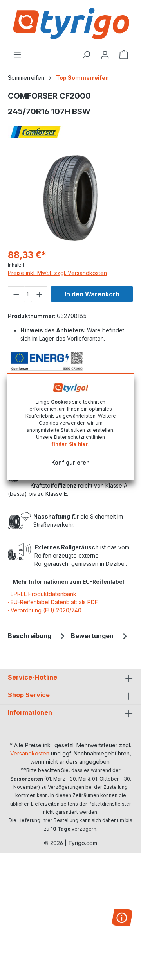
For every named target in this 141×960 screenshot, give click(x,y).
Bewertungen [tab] (92, 636)
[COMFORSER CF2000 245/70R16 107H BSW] (70, 198)
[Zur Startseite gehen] (70, 23)
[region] (70, 198)
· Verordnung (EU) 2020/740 (44, 610)
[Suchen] (86, 55)
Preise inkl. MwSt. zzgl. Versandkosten (57, 272)
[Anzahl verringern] (16, 294)
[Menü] (17, 55)
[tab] (37, 635)
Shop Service (29, 695)
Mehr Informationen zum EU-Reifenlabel (68, 581)
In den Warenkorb (92, 294)
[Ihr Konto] (105, 55)
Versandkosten (29, 753)
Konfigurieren (70, 462)
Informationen (30, 712)
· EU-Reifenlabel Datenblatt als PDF (53, 602)
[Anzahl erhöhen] (39, 294)
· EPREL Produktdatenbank (42, 593)
